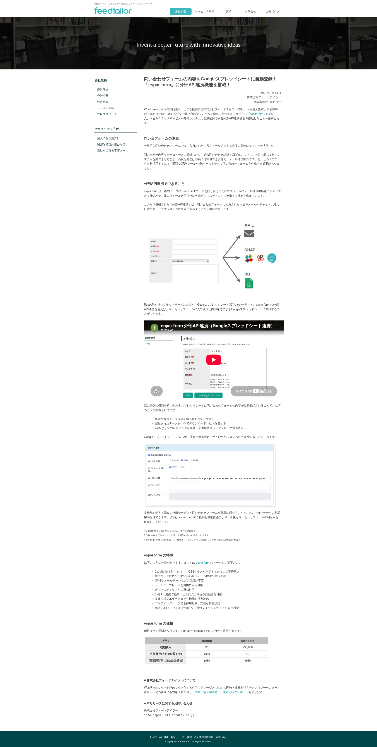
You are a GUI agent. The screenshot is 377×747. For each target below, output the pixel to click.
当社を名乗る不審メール (112, 150)
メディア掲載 (105, 108)
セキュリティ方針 (107, 129)
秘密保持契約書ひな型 (111, 144)
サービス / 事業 (204, 11)
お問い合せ (222, 737)
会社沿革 (102, 95)
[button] (116, 242)
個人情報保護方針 (108, 138)
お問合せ (250, 11)
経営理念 (102, 89)
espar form (256, 113)
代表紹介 (102, 101)
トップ (153, 737)
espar (219, 687)
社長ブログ (272, 11)
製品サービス (178, 737)
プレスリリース (107, 114)
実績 (228, 11)
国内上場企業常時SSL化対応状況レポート (221, 692)
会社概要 (180, 11)
